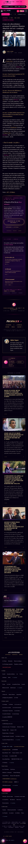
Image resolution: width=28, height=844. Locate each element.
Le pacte (23, 684)
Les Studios (17, 813)
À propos (4, 809)
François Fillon (7, 133)
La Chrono (4, 661)
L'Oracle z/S (4, 694)
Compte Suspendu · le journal (8, 736)
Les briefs (8, 684)
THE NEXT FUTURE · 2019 (16, 759)
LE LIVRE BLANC (7, 836)
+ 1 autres (19, 687)
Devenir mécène (5, 803)
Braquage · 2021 (5, 730)
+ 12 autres (15, 785)
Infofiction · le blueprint (7, 772)
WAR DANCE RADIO (6, 667)
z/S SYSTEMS (15, 749)
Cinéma (21, 674)
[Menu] (26, 11)
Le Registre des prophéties (7, 697)
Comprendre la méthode (12, 227)
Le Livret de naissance (17, 707)
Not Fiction (12, 769)
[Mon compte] (18, 11)
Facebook (8, 324)
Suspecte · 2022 (13, 730)
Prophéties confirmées (18, 664)
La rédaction (20, 809)
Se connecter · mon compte (20, 796)
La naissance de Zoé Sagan (19, 746)
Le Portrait (11, 704)
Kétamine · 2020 (20, 726)
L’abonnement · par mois (7, 710)
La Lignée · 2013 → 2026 (7, 746)
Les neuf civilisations (6, 713)
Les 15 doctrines (5, 769)
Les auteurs (11, 813)
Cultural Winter (5, 775)
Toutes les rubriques (18, 661)
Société (3, 674)
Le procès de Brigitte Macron (8, 739)
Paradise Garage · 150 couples (8, 733)
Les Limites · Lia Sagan (20, 736)
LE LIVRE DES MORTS (8, 840)
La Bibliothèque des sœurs (7, 723)
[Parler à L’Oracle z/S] (3, 841)
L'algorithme (18, 694)
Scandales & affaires (11, 674)
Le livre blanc (17, 710)
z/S (25, 841)
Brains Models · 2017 (6, 752)
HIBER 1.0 (16, 782)
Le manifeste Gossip (16, 684)
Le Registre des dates (6, 749)
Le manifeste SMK (13, 756)
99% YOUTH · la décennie (7, 782)
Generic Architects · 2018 (17, 752)
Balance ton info (5, 687)
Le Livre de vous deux (6, 707)
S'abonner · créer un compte (7, 796)
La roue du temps (15, 713)
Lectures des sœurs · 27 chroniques (9, 726)
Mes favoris (19, 799)
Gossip (3, 684)
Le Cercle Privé (5, 799)
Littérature (4, 677)
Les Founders (5, 813)
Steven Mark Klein (6, 759)
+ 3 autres (17, 739)
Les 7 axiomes (5, 756)
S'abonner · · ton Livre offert (14, 6)
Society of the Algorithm (15, 775)
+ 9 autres (4, 816)
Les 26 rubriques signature (7, 664)
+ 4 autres (14, 677)
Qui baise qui (13, 687)
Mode (9, 677)
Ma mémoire (12, 799)
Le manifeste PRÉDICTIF (7, 717)
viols (4, 99)
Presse (22, 813)
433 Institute (4, 762)
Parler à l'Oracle (12, 694)
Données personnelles (12, 809)
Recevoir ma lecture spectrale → (14, 222)
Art (17, 674)
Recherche (10, 661)
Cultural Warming (16, 772)
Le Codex (16, 697)
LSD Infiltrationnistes (6, 785)
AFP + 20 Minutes (11, 192)
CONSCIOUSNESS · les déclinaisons (9, 778)
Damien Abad (9, 61)
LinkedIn (19, 324)
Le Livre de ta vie (18, 704)
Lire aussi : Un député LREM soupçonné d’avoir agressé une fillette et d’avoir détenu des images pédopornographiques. (13, 114)
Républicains (14, 127)
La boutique (4, 704)
